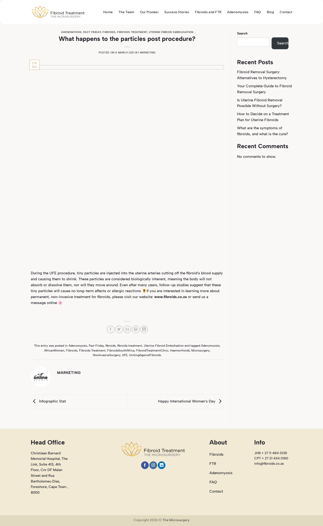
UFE (124, 355)
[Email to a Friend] (127, 329)
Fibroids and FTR (208, 12)
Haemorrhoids (180, 350)
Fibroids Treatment (92, 350)
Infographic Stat (52, 401)
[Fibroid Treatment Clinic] (58, 12)
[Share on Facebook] (110, 329)
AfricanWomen (54, 350)
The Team (126, 12)
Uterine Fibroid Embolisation (171, 32)
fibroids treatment (132, 32)
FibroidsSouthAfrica (120, 350)
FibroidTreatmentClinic (152, 350)
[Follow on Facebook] (145, 465)
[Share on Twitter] (119, 329)
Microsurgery (200, 350)
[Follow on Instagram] (153, 465)
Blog (270, 12)
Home (108, 12)
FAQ (257, 12)
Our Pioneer (149, 12)
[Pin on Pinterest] (136, 329)
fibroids (109, 32)
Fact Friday (92, 32)
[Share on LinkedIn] (144, 329)
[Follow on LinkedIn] (161, 465)
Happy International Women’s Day (187, 401)
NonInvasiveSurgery (106, 355)
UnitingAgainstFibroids (145, 355)
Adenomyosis (237, 12)
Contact (286, 12)
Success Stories (176, 12)
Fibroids (71, 350)
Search (242, 33)
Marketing (148, 52)
